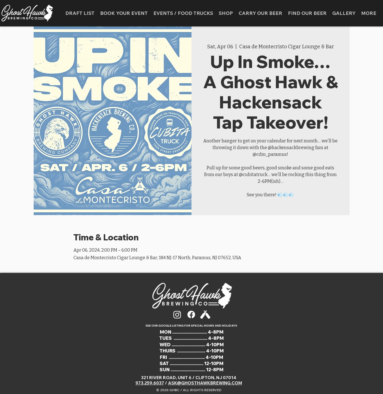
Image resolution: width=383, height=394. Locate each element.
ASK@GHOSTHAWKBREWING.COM (205, 383)
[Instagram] (177, 314)
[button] (183, 13)
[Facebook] (191, 314)
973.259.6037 (149, 383)
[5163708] (205, 314)
